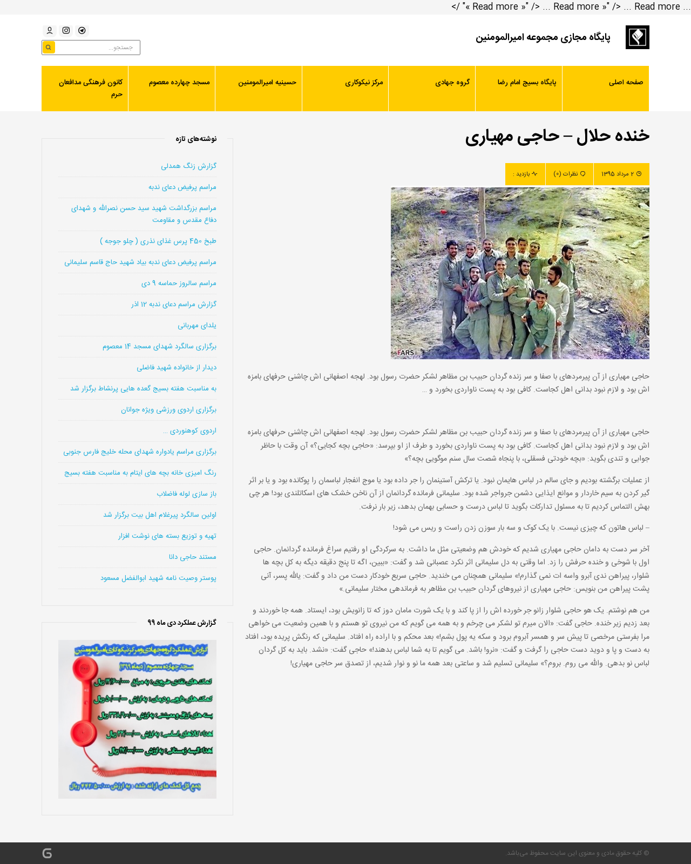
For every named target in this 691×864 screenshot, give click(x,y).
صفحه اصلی (626, 83)
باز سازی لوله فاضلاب (186, 494)
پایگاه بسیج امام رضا (527, 83)
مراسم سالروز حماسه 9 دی (178, 283)
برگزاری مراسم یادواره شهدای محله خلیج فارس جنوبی (139, 452)
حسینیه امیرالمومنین (267, 83)
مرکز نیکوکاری (364, 83)
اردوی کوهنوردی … (189, 431)
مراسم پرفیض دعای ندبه (182, 187)
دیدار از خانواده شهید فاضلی (176, 368)
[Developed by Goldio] (47, 853)
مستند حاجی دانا (192, 557)
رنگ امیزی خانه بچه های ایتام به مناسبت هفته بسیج (140, 473)
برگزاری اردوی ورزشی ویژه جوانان (168, 410)
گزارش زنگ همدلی (188, 166)
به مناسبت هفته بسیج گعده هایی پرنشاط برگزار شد (143, 389)
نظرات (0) (565, 174)
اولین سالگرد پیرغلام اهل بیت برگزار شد (159, 515)
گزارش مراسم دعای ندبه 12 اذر (173, 304)
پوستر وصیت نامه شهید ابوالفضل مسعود (158, 578)
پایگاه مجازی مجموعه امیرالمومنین (543, 38)
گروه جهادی (452, 83)
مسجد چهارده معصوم (179, 83)
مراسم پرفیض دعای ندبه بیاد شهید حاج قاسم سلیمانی (140, 262)
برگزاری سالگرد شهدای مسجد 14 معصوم (159, 347)
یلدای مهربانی (197, 326)
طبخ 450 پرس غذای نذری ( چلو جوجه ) (158, 241)
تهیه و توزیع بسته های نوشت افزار (167, 536)
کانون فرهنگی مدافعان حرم (91, 88)
